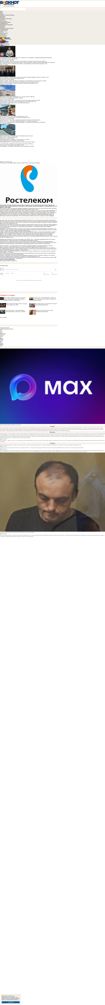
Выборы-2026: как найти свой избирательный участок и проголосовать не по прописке (72, 451)
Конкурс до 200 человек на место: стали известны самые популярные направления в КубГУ (20, 100)
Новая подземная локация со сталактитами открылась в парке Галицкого (14, 437)
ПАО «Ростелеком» (4, 245)
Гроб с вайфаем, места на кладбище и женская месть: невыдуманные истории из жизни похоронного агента (23, 63)
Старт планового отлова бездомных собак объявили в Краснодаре (58, 430)
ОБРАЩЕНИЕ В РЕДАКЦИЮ (6, 24)
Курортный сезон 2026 (5, 104)
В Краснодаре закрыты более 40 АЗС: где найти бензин (12, 140)
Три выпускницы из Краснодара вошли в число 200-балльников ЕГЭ (15, 102)
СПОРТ (1, 32)
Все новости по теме (4, 60)
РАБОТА (8, 38)
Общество (2, 161)
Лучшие (7, 273)
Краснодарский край (4, 260)
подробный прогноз (4, 328)
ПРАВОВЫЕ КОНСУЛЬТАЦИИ (6, 28)
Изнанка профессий (4, 45)
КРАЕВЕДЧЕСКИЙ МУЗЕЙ (6, 18)
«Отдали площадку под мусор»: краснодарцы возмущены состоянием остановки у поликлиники (18, 429)
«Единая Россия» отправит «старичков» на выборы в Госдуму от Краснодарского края (19, 83)
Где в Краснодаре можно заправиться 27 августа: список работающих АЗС (20, 536)
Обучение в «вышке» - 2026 (6, 84)
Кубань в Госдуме (4, 64)
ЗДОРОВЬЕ (2, 16)
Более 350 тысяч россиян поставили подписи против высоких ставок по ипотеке (18, 451)
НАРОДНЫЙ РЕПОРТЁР (5, 22)
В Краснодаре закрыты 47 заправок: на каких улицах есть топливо (14, 139)
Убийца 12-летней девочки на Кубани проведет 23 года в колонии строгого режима (16, 532)
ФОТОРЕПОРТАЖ (4, 33)
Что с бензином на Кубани (5, 123)
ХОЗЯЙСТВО (3, 34)
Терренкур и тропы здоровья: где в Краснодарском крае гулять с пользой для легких (51, 429)
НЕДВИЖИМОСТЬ (4, 23)
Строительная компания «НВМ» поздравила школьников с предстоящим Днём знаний (83, 429)
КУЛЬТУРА (2, 20)
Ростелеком (11, 260)
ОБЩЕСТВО (2, 26)
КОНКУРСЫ (2, 17)
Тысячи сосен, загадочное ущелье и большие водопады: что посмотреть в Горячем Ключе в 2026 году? (22, 122)
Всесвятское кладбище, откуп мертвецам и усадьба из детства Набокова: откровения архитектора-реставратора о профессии (27, 62)
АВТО (1, 12)
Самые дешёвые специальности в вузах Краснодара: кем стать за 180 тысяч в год (18, 101)
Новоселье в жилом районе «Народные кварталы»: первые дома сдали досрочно (65, 435)
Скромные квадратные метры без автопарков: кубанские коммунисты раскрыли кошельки (19, 82)
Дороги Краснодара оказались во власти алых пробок (39, 433)
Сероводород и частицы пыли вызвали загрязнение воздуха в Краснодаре (15, 433)
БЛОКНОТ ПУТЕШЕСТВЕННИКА (7, 15)
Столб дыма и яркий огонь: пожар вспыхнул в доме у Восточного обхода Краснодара (59, 440)
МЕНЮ (1, 11)
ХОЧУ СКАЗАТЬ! (3, 35)
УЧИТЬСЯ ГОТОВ (7, 39)
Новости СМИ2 (3, 317)
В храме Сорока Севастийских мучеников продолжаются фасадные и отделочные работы (66, 433)
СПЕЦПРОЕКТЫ (3, 30)
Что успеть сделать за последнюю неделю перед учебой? (73, 447)
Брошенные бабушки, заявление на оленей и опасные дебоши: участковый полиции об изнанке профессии (23, 61)
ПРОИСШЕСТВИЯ (4, 29)
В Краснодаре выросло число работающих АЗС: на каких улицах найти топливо (17, 141)
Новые (1, 273)
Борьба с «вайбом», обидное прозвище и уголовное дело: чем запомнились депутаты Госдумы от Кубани (23, 80)
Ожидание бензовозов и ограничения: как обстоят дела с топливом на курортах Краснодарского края (62, 535)
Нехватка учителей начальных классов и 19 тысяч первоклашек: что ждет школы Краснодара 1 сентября (31, 435)
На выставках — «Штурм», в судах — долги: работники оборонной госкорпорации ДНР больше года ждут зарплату (22, 440)
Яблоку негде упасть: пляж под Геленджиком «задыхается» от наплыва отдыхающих (18, 121)
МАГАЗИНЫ (7, 44)
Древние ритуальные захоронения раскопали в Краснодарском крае (68, 450)
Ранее (12, 273)
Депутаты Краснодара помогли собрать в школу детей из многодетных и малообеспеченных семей (87, 436)
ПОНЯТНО (11, 1002)
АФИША (2, 14)
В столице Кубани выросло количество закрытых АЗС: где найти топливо (54, 436)
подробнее (11, 328)
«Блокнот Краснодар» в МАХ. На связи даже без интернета (10, 424)
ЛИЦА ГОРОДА (3, 21)
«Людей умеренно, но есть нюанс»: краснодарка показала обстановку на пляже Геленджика (20, 119)
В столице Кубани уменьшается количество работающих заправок (32, 430)
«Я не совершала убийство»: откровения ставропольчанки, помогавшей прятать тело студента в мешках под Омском (22, 535)
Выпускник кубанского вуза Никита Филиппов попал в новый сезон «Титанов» (26, 436)
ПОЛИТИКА (2, 27)
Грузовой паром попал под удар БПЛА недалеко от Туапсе (45, 451)
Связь (15, 260)
